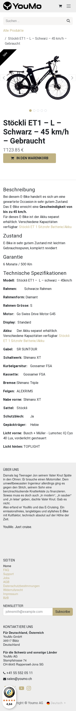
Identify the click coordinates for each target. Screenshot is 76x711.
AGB (6, 582)
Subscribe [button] (62, 612)
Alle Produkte (13, 31)
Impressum (10, 594)
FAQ (6, 570)
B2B (6, 598)
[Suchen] (68, 21)
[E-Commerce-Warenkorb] (60, 6)
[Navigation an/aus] (68, 6)
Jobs (6, 578)
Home (7, 566)
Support (8, 574)
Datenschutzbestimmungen (21, 586)
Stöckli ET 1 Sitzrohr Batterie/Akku (45, 227)
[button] (4, 77)
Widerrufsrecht (13, 590)
